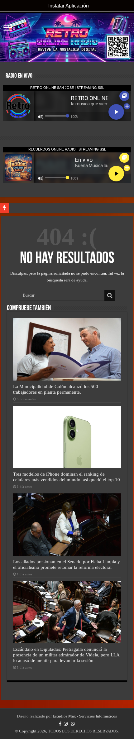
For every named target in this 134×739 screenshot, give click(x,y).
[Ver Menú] (8, 28)
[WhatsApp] (72, 723)
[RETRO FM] (67, 37)
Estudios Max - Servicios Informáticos (85, 716)
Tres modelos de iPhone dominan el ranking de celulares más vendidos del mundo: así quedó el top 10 (66, 476)
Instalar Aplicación (68, 5)
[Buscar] (109, 295)
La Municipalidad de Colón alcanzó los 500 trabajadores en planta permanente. (55, 389)
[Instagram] (65, 723)
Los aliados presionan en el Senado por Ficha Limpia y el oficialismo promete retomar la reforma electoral (66, 564)
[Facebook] (60, 723)
